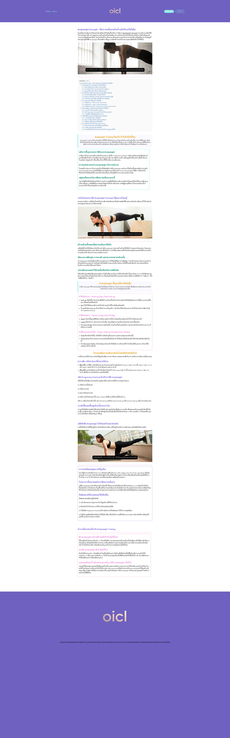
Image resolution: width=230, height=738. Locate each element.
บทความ (54, 11)
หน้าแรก (48, 11)
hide (88, 81)
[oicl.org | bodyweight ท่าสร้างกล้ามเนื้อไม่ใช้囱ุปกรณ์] (115, 11)
